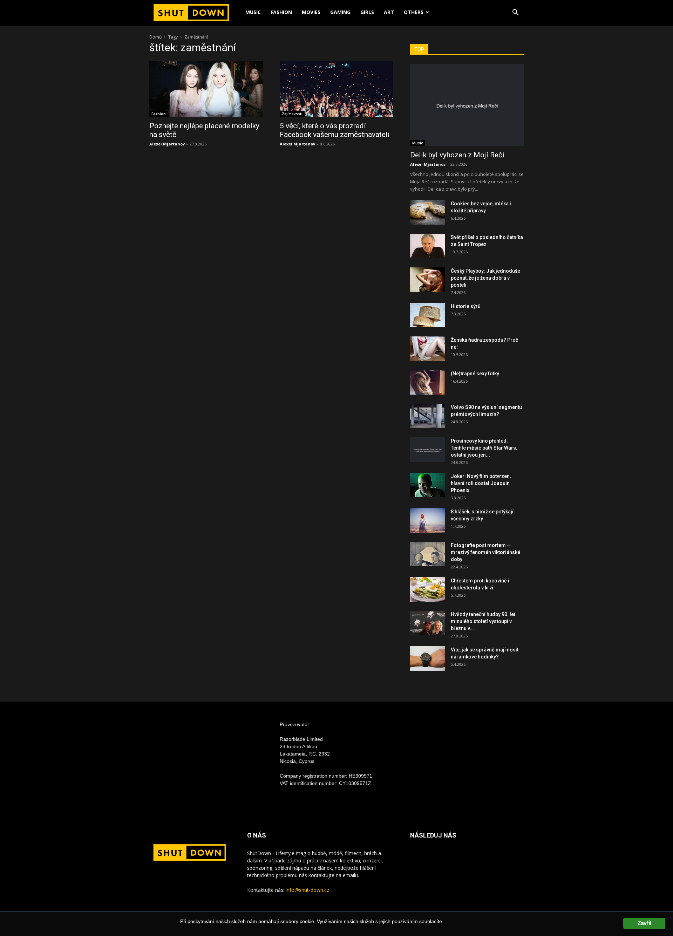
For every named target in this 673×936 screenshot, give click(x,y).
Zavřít (644, 923)
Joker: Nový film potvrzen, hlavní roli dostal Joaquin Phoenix (481, 483)
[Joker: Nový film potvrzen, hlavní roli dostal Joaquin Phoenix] (427, 485)
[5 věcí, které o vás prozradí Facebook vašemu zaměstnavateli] (336, 89)
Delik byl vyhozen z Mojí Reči (457, 155)
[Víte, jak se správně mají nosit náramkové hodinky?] (427, 658)
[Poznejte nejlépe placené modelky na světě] (206, 89)
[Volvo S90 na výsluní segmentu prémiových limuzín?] (427, 416)
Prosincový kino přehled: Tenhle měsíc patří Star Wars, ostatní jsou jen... (484, 448)
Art (389, 12)
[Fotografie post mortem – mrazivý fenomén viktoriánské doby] (427, 554)
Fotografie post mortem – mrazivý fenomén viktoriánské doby (485, 552)
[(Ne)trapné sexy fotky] (427, 382)
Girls (367, 12)
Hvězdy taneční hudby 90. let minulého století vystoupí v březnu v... (483, 621)
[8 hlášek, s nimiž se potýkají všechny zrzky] (427, 520)
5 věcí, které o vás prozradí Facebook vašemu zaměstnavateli (335, 130)
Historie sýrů (466, 306)
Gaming (340, 12)
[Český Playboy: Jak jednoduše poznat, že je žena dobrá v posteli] (427, 279)
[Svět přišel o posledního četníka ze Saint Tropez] (427, 246)
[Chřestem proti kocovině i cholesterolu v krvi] (427, 589)
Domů (155, 37)
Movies (311, 12)
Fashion (281, 12)
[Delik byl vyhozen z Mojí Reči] (467, 105)
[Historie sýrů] (427, 315)
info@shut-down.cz (307, 890)
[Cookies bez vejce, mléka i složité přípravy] (427, 212)
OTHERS (413, 12)
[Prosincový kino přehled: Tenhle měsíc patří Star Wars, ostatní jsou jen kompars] (427, 449)
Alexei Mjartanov (167, 143)
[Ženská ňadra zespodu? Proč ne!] (427, 348)
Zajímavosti (292, 113)
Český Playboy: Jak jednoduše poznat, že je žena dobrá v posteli (485, 278)
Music (253, 12)
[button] (515, 13)
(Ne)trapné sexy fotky (475, 373)
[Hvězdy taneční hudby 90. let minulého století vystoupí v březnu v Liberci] (427, 623)
